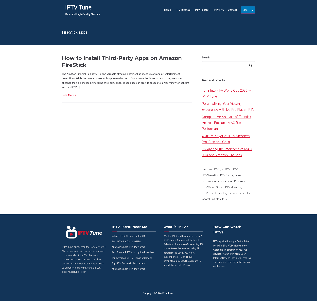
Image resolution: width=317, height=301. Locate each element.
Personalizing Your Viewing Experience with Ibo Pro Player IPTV (228, 107)
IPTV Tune (78, 7)
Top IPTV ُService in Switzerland (129, 263)
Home (167, 9)
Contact (232, 9)
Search (206, 57)
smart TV (244, 193)
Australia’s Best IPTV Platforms (128, 247)
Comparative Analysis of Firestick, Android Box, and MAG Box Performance (227, 123)
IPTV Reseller (202, 9)
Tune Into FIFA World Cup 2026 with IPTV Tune (228, 93)
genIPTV (225, 169)
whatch (206, 199)
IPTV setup (240, 181)
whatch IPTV (219, 199)
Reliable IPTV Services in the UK (128, 236)
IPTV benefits (210, 175)
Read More (68, 95)
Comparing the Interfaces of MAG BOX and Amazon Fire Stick (227, 152)
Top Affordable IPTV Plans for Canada (132, 258)
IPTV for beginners (230, 175)
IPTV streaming (233, 187)
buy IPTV (213, 169)
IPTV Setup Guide (212, 187)
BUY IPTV (248, 9)
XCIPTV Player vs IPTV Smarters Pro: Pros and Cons (226, 139)
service (233, 193)
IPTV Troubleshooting (214, 193)
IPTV (235, 169)
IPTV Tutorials (183, 9)
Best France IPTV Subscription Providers (133, 252)
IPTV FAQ (218, 9)
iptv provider (209, 181)
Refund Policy (79, 272)
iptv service (225, 181)
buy (204, 169)
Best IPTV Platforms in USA (126, 241)
